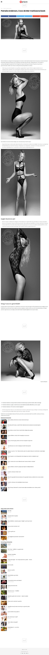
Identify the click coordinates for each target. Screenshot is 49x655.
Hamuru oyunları (11, 570)
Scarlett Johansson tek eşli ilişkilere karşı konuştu (18, 482)
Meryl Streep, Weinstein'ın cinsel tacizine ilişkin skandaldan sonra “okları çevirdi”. (24, 487)
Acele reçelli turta (11, 531)
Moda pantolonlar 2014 (12, 585)
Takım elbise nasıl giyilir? (13, 622)
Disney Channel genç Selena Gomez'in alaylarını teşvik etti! (20, 440)
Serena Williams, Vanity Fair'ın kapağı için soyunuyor (18, 435)
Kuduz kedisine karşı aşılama (13, 611)
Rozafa (9, 544)
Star (1, 8)
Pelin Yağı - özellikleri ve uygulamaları (15, 549)
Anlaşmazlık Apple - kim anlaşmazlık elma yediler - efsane (20, 559)
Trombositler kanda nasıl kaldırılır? (15, 580)
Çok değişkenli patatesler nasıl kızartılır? (16, 536)
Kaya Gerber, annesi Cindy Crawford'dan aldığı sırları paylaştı (20, 430)
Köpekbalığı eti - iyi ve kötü (13, 627)
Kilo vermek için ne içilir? (13, 616)
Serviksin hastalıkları (12, 554)
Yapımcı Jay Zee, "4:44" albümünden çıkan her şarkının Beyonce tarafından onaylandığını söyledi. (26, 451)
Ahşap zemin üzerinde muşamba (15, 601)
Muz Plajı (9, 510)
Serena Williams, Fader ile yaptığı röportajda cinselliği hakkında (21, 466)
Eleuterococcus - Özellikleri (13, 590)
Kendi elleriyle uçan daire (13, 575)
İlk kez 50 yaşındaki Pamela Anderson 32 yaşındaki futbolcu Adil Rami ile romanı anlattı (25, 477)
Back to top (24, 649)
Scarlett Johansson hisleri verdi (14, 471)
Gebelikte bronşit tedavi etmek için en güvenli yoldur (19, 606)
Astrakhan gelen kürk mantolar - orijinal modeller (18, 596)
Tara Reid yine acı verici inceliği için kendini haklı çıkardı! (19, 445)
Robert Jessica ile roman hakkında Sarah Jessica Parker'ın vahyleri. (21, 461)
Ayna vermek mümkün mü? (13, 526)
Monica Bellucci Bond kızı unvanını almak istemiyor (18, 419)
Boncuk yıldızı (10, 564)
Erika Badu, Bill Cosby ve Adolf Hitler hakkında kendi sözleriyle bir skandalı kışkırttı (24, 425)
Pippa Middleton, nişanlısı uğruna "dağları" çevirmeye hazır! (20, 521)
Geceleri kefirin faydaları (13, 515)
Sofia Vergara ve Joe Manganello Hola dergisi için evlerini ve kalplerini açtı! (23, 456)
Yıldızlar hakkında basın (7, 8)
